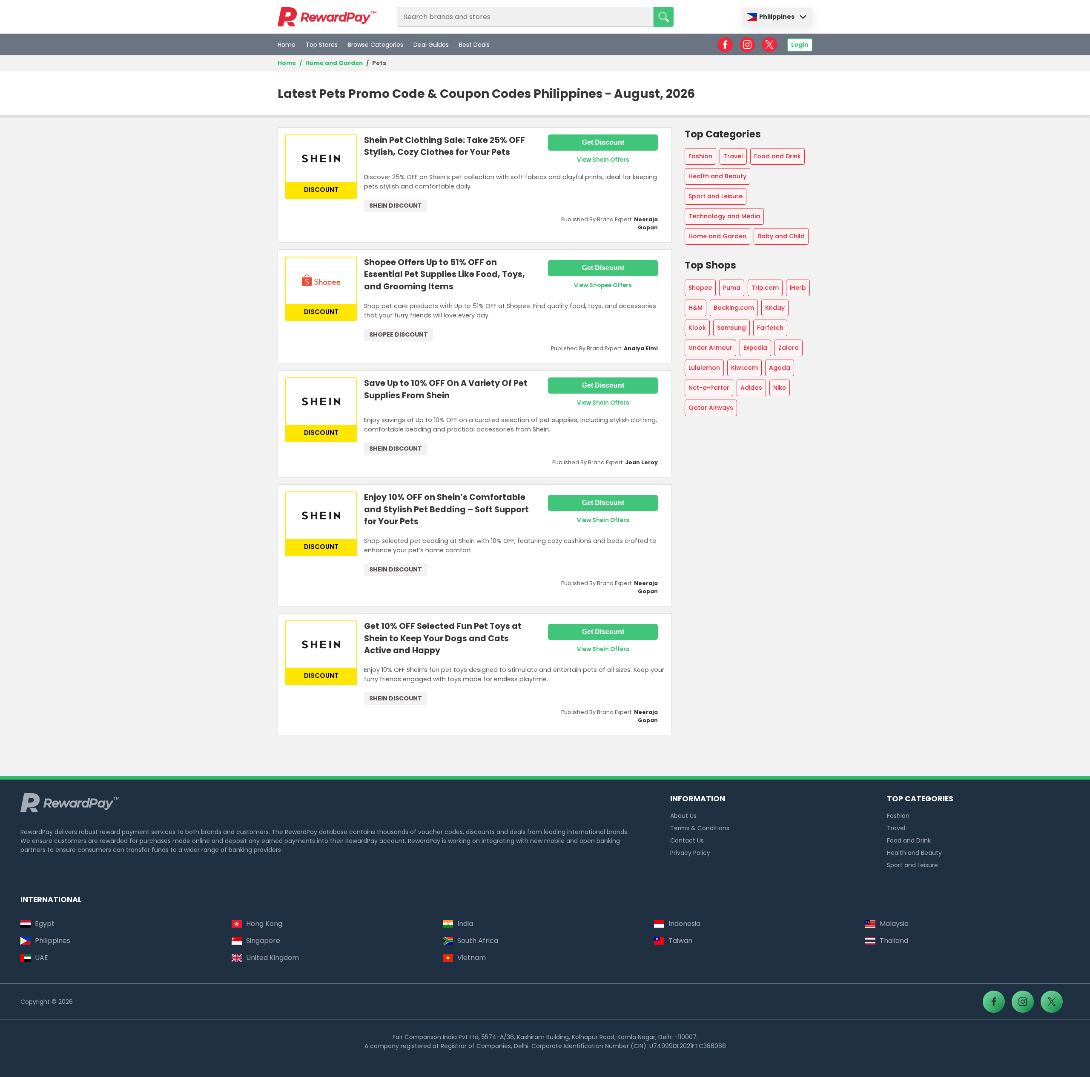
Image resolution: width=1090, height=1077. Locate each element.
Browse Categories (375, 44)
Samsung (731, 327)
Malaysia (894, 923)
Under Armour (710, 347)
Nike (779, 387)
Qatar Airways (710, 407)
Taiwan (680, 941)
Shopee (700, 287)
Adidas (751, 387)
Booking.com (734, 307)
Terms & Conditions (699, 828)
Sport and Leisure (715, 196)
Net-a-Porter (708, 387)
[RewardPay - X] (769, 44)
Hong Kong (264, 923)
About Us (683, 815)
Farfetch (770, 327)
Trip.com (765, 287)
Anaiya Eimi (641, 348)
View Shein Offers (603, 160)
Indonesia (684, 923)
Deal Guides (431, 44)
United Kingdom (272, 958)
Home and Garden (334, 63)
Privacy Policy (690, 852)
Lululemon (704, 367)
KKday (775, 307)
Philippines (777, 16)
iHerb (798, 287)
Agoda (779, 367)
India (465, 923)
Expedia (755, 347)
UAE (41, 958)
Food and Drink (777, 156)
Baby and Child (781, 236)
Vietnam (471, 958)
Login (800, 44)
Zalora (788, 347)
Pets (379, 63)
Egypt (44, 923)
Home (286, 44)
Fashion (700, 156)
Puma (731, 287)
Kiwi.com (744, 367)
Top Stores (322, 44)
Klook (697, 327)
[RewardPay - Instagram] (747, 44)
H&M (695, 307)
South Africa (477, 941)
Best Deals (474, 44)
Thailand (894, 941)
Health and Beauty (717, 176)
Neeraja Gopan (646, 223)
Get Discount (603, 142)
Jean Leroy (641, 462)
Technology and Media (724, 216)
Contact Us (687, 840)
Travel (733, 156)
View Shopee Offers (603, 285)
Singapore (263, 941)
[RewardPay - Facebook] (725, 44)
